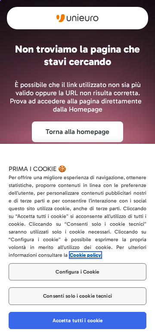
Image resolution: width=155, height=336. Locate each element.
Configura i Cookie (77, 272)
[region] (77, 240)
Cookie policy (85, 255)
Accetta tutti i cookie (78, 320)
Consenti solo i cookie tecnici (77, 296)
